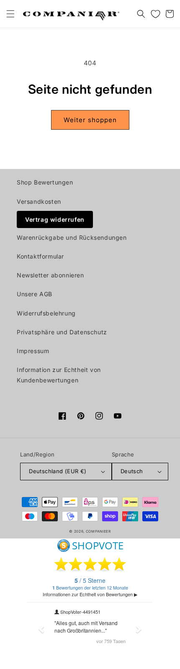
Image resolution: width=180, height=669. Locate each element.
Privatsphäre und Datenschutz (62, 332)
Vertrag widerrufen (55, 219)
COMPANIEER (98, 531)
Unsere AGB (34, 293)
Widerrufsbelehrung (46, 313)
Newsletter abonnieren (50, 275)
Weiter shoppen (90, 120)
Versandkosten (39, 201)
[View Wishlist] (155, 14)
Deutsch (132, 471)
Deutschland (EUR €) (58, 471)
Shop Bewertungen (45, 182)
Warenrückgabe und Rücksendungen (72, 237)
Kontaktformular (40, 256)
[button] (10, 14)
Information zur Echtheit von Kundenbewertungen (59, 375)
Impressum (33, 350)
